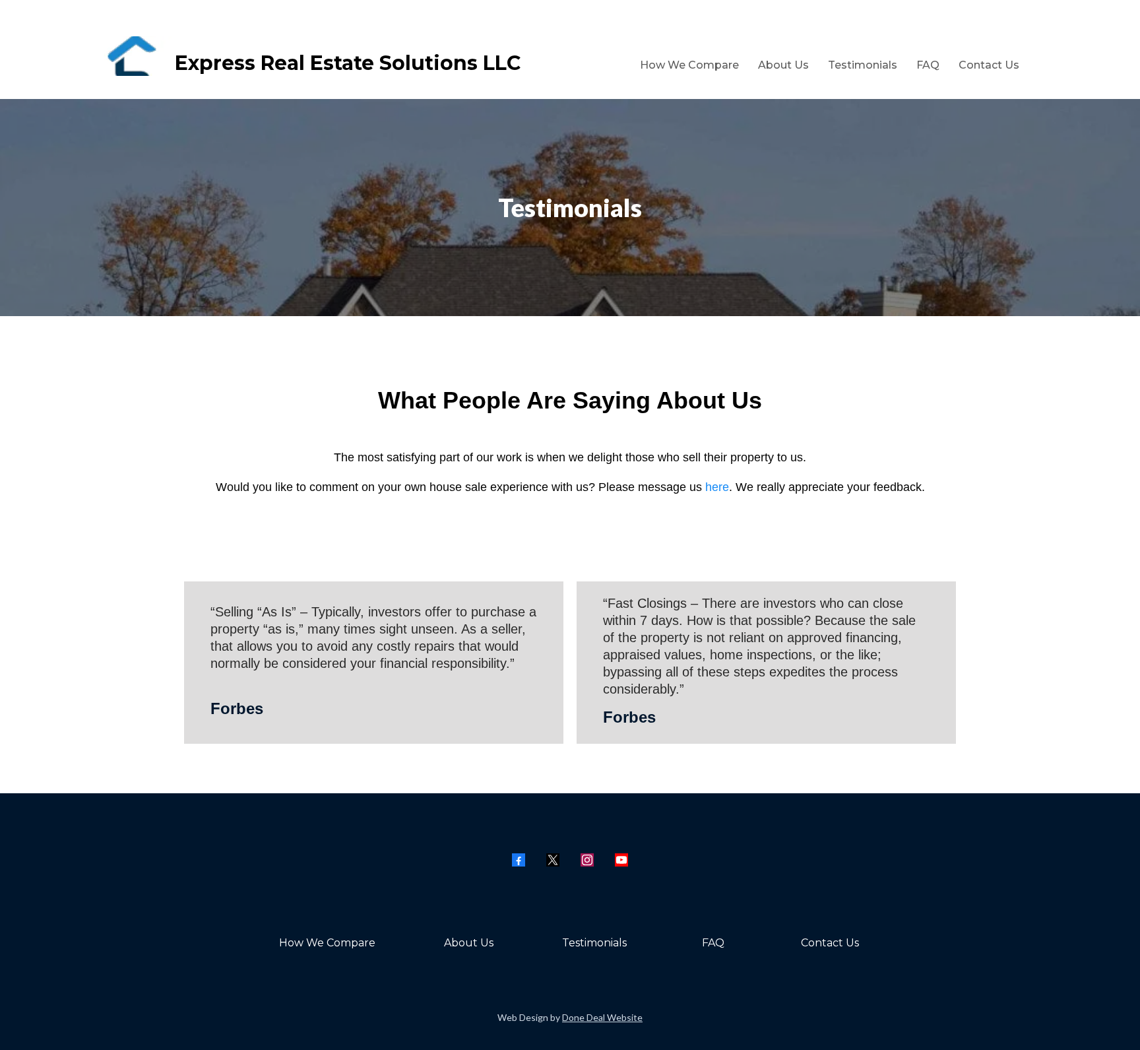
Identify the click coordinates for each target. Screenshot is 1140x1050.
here (717, 487)
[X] (553, 860)
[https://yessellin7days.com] (107, 56)
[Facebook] (518, 860)
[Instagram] (587, 860)
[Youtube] (621, 860)
